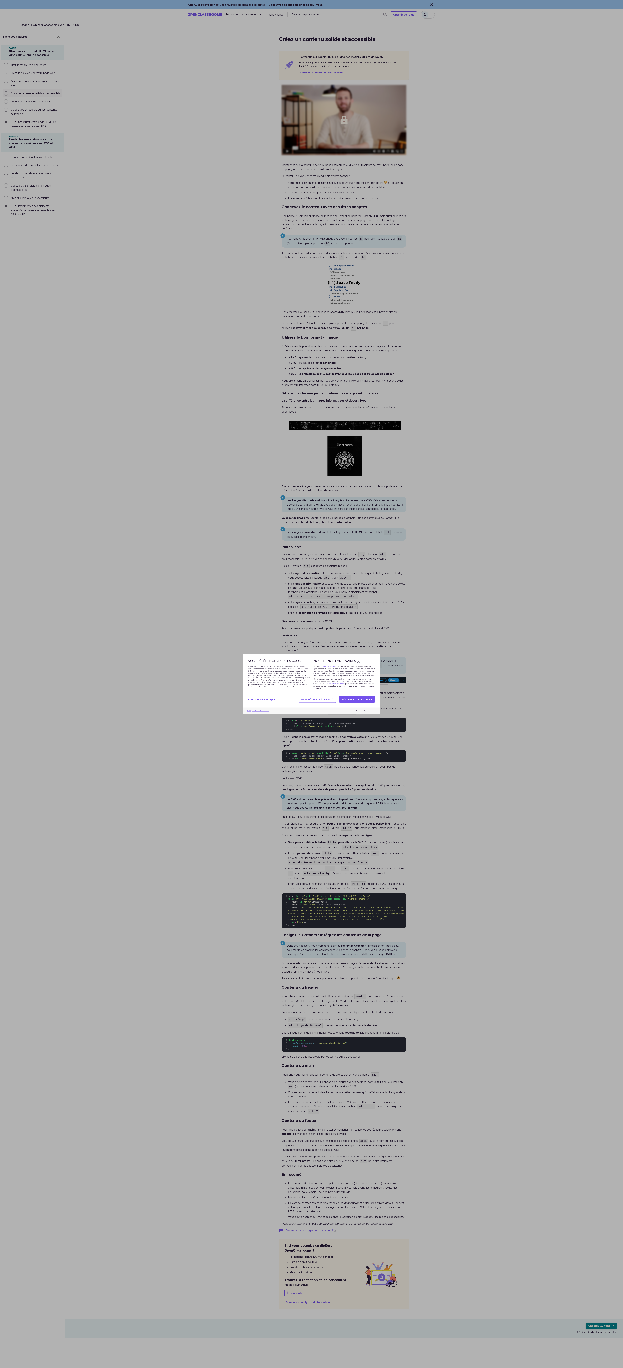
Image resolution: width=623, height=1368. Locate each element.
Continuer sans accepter (262, 699)
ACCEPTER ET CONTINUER (357, 699)
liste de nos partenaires (335, 683)
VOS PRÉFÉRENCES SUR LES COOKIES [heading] (276, 661)
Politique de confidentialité (258, 711)
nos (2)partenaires (329, 666)
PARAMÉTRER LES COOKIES (317, 699)
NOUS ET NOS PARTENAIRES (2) (336, 661)
